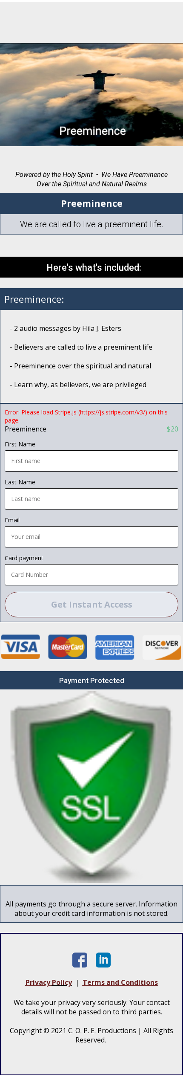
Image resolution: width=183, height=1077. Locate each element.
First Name (20, 444)
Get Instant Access (91, 604)
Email (12, 520)
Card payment (24, 558)
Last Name (20, 482)
